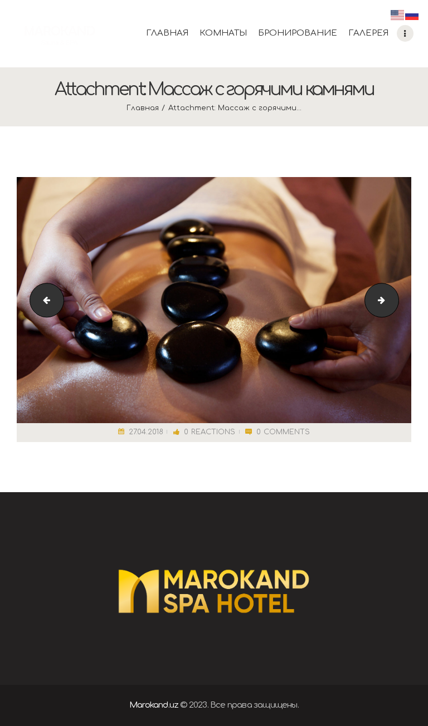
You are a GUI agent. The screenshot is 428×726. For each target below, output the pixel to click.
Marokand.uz (153, 705)
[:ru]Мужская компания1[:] (394, 300)
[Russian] (412, 14)
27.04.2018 (146, 432)
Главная (143, 108)
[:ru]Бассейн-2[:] (42, 300)
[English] (398, 14)
